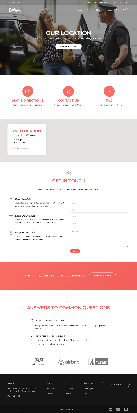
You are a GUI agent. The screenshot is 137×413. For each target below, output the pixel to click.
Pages (88, 10)
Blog (98, 10)
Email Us (24, 148)
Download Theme (102, 275)
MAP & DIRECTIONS (68, 46)
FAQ (109, 100)
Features (108, 10)
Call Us (16, 148)
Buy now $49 (121, 10)
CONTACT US (68, 100)
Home (79, 10)
